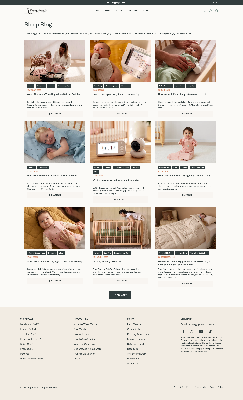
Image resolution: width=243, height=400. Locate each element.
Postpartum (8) (167, 34)
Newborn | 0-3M (29, 324)
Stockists (132, 349)
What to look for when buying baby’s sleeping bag (184, 176)
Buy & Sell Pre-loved (32, 359)
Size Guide (80, 329)
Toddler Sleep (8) (122, 34)
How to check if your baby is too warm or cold (182, 94)
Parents (24, 354)
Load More (120, 295)
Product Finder (82, 334)
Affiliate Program (136, 354)
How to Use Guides (85, 339)
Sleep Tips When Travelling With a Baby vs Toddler (53, 94)
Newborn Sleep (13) (81, 34)
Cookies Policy (216, 387)
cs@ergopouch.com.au (201, 324)
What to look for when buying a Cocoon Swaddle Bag (54, 261)
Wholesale (133, 359)
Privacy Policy (200, 387)
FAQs (77, 359)
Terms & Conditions (182, 387)
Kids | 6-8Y (26, 344)
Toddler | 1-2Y (28, 334)
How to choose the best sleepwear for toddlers (52, 176)
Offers (107, 11)
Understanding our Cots (87, 349)
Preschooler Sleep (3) (145, 34)
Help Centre (134, 324)
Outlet (146, 11)
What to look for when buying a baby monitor (116, 180)
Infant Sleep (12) (102, 34)
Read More (56, 114)
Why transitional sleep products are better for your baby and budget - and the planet (185, 263)
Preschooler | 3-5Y (31, 339)
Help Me (119, 11)
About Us (132, 364)
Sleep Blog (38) (32, 34)
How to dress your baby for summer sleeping (116, 94)
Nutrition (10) (184, 34)
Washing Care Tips (84, 344)
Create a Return (136, 339)
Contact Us (133, 329)
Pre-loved (133, 11)
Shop (96, 11)
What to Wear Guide (85, 324)
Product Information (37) (56, 34)
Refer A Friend (135, 344)
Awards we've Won (84, 354)
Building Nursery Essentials (107, 261)
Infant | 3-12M (28, 329)
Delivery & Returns (138, 334)
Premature (26, 349)
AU (214, 3)
